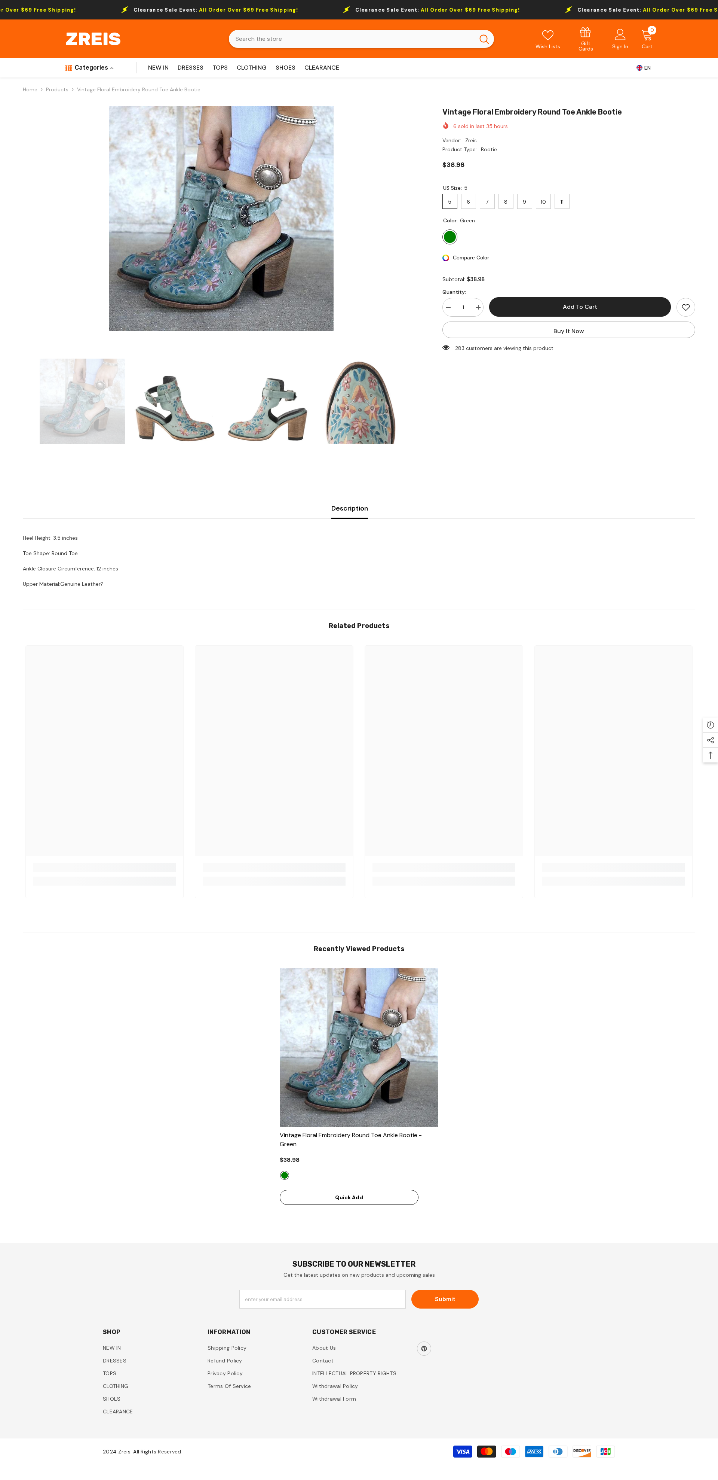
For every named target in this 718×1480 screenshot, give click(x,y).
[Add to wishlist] (685, 307)
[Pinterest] (424, 1349)
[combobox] (352, 39)
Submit (445, 1299)
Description (349, 508)
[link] (586, 38)
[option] (221, 218)
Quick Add (349, 1197)
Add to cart (580, 307)
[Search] (361, 39)
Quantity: (454, 292)
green (284, 1175)
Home (30, 89)
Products (57, 89)
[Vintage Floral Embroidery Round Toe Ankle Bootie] (359, 1047)
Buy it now (568, 331)
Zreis (471, 140)
